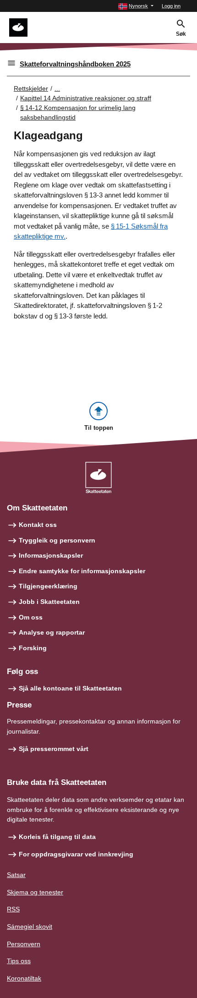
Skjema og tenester (35, 892)
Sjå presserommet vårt (53, 748)
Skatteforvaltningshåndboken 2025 (75, 64)
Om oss (31, 617)
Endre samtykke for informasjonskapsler (82, 571)
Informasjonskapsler (51, 555)
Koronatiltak (24, 978)
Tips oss (19, 961)
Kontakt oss (38, 524)
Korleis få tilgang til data (57, 836)
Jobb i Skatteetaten (49, 601)
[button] (135, 6)
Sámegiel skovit (29, 926)
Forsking (33, 648)
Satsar (16, 874)
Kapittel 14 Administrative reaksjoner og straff (85, 98)
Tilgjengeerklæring (48, 586)
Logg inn (171, 6)
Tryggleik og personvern (57, 540)
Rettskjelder (31, 88)
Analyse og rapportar (52, 632)
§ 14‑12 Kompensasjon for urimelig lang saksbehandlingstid (78, 112)
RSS (13, 909)
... (57, 88)
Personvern (23, 944)
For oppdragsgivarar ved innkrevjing (76, 854)
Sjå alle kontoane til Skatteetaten (70, 688)
